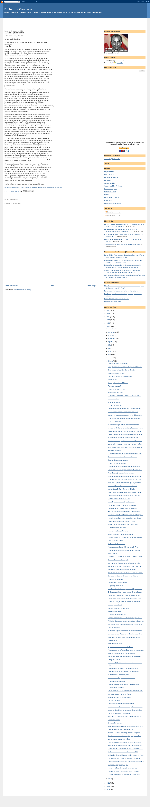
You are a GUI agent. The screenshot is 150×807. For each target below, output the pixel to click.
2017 (108, 310)
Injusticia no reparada (114, 611)
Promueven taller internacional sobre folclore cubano (121, 291)
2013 (108, 323)
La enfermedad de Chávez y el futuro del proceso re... (125, 589)
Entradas (110, 212)
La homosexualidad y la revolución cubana (121, 678)
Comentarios (111, 215)
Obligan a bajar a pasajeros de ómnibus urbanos (123, 668)
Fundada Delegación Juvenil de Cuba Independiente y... (125, 537)
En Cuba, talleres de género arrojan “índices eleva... (124, 511)
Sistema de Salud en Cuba (112, 203)
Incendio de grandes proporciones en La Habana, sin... (125, 415)
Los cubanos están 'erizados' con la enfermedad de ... (125, 634)
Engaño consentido (114, 627)
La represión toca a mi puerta (117, 614)
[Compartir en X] (28, 191)
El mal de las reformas (115, 723)
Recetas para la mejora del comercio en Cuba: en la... (125, 441)
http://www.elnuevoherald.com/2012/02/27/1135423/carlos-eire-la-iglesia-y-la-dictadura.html (33, 187)
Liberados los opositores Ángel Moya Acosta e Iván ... (125, 444)
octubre (110, 335)
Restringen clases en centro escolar (119, 697)
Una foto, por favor (114, 700)
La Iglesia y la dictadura (115, 585)
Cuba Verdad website (111, 177)
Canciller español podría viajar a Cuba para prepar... (124, 684)
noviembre (111, 332)
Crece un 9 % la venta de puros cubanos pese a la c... (125, 598)
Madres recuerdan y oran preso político (120, 534)
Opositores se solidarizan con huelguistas (121, 703)
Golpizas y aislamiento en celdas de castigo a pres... (125, 618)
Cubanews (107, 180)
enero (110, 779)
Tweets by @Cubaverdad (112, 159)
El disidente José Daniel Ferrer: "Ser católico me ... (124, 396)
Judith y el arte (112, 380)
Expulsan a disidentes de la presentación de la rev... (124, 418)
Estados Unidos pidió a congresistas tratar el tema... (124, 774)
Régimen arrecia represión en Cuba (119, 499)
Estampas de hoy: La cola (116, 389)
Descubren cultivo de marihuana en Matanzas (122, 457)
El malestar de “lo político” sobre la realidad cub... (123, 437)
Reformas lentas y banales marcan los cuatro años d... (125, 749)
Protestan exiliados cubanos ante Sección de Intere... (125, 742)
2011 (108, 783)
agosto (110, 342)
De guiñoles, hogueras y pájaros (118, 765)
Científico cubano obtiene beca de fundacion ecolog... (125, 476)
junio (110, 348)
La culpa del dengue (114, 405)
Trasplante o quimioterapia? (116, 681)
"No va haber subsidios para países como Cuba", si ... (125, 566)
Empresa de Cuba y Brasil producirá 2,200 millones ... (125, 758)
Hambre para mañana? (115, 605)
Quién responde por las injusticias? (119, 608)
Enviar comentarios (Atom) (22, 289)
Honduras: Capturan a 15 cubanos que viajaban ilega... (125, 482)
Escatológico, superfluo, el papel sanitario (121, 502)
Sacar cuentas (112, 553)
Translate (120, 63)
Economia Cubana (110, 192)
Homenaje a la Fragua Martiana (118, 531)
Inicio (52, 286)
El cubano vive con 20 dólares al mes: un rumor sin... (125, 479)
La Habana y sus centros (116, 687)
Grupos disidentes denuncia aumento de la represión (124, 656)
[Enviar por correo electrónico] (24, 191)
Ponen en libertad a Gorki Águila (118, 560)
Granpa (106, 194)
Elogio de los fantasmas (115, 579)
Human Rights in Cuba (111, 197)
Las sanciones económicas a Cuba (119, 739)
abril (109, 354)
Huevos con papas (114, 720)
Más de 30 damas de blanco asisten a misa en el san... (125, 691)
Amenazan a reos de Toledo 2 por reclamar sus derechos (126, 650)
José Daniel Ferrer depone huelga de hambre (122, 569)
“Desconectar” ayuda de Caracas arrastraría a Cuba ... (125, 716)
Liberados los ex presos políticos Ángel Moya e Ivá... (125, 470)
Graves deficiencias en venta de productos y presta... (125, 431)
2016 (108, 313)
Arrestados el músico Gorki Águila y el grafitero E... (124, 736)
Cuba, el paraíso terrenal (115, 540)
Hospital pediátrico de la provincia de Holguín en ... (124, 671)
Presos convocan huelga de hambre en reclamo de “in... (125, 434)
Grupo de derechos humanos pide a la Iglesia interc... (125, 408)
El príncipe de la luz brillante (117, 463)
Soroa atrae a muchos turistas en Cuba (116, 299)
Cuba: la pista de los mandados (118, 460)
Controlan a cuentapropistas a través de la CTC (123, 752)
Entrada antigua (92, 286)
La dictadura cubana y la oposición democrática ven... (125, 454)
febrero (110, 361)
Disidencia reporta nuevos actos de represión (122, 508)
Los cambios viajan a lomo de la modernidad (122, 505)
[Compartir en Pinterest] (32, 191)
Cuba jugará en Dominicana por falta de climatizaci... (124, 637)
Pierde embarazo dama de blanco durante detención (124, 550)
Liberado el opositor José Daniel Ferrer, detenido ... (124, 771)
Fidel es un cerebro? (114, 386)
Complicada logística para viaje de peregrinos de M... (125, 595)
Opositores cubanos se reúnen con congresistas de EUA (126, 761)
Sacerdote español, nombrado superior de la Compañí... (125, 515)
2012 (108, 326)
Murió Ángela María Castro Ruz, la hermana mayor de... (125, 447)
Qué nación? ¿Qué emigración (117, 582)
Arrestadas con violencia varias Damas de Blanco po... (125, 624)
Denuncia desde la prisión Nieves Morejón (121, 370)
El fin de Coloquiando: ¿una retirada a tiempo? (122, 486)
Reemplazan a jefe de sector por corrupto (121, 473)
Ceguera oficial (112, 640)
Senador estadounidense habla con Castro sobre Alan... (125, 745)
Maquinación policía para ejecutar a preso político (123, 524)
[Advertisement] (75, 23)
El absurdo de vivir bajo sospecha (118, 675)
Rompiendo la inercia (114, 450)
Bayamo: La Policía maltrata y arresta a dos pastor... (125, 732)
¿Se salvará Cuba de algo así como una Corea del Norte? (122, 244)
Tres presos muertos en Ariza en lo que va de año (124, 466)
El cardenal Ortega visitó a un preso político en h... (124, 425)
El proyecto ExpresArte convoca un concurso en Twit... (125, 630)
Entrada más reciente (11, 286)
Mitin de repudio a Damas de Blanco (119, 694)
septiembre (112, 338)
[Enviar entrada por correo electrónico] (21, 191)
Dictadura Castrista (18, 9)
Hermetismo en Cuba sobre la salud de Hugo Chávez (125, 518)
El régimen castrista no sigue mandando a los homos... (125, 592)
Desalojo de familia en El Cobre (118, 383)
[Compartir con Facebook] (30, 191)
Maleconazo (108, 200)
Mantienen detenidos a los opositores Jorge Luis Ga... (125, 710)
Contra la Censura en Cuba (116, 373)
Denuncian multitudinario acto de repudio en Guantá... (125, 492)
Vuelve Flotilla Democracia (116, 544)
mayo (110, 351)
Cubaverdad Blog (109, 183)
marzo (110, 358)
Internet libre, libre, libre (115, 392)
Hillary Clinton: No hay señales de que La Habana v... (125, 367)
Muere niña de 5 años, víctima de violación (121, 489)
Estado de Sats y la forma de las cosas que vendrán (124, 602)
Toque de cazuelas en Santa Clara (119, 713)
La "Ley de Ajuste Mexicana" (117, 528)
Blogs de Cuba (109, 172)
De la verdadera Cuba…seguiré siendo (120, 376)
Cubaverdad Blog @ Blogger (113, 186)
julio (109, 345)
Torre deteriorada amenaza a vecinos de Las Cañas (124, 495)
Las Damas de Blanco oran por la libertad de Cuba (124, 563)
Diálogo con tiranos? (114, 660)
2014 (108, 320)
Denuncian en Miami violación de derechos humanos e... (126, 726)
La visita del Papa (113, 399)
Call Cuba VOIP (109, 174)
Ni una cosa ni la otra (114, 402)
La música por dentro (114, 421)
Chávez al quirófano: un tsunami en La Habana (123, 576)
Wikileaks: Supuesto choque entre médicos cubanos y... (126, 621)
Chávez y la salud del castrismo (118, 363)
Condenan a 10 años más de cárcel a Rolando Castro (125, 557)
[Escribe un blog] (26, 191)
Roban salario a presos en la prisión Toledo (121, 653)
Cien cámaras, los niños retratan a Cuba (120, 729)
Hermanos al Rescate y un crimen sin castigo (122, 768)
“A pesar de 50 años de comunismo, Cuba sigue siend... (126, 428)
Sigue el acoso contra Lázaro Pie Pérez (120, 647)
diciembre (111, 329)
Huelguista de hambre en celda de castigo (121, 521)
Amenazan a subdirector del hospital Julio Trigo (123, 547)
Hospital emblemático (115, 643)
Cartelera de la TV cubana (112, 301)
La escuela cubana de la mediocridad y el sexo (123, 412)
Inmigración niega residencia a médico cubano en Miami (126, 755)
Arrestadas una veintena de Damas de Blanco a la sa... (125, 573)
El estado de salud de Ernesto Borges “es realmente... (125, 707)
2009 (108, 789)
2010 (108, 786)
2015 (108, 317)
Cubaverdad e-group (110, 189)
